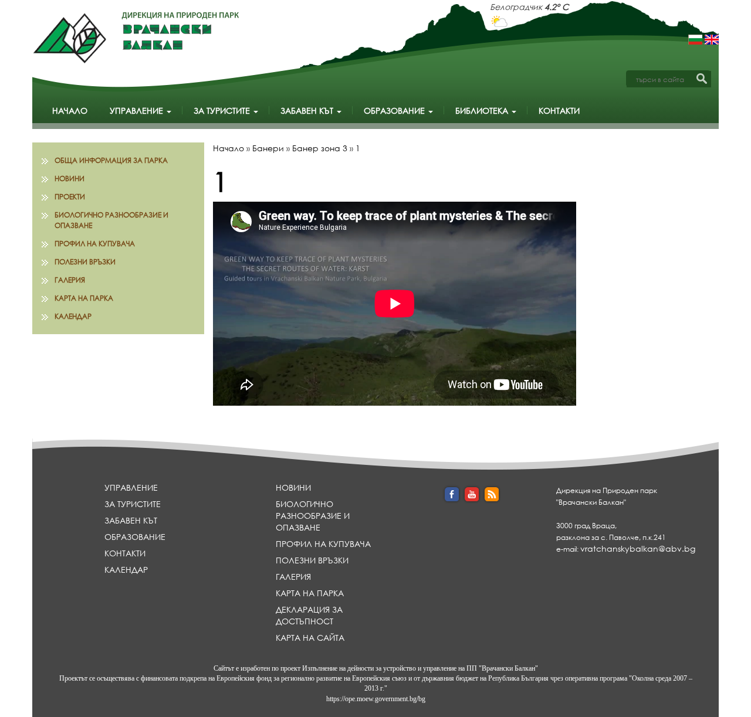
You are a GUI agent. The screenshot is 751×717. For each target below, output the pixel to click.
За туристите (223, 110)
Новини (69, 179)
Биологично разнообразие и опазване (111, 220)
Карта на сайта (310, 637)
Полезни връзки (85, 262)
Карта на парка (84, 298)
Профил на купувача (95, 244)
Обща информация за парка (111, 160)
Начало (69, 110)
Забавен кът (308, 110)
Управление (137, 110)
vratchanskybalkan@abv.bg (637, 548)
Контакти (559, 110)
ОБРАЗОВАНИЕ (395, 110)
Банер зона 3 (319, 148)
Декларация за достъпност (309, 615)
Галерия (70, 280)
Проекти (70, 197)
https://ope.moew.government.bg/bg (375, 699)
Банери (268, 148)
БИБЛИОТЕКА (482, 110)
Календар (73, 316)
